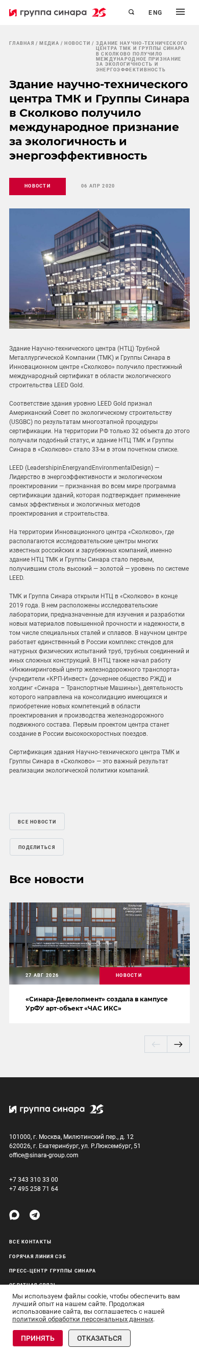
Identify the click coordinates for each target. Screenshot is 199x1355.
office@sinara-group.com (44, 1155)
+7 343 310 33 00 (33, 1179)
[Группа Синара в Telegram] (35, 1215)
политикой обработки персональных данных (82, 1319)
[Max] (14, 1215)
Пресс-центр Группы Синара (52, 1270)
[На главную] (57, 12)
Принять (38, 1338)
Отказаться (99, 1338)
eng (155, 12)
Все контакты (30, 1241)
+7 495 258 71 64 (33, 1188)
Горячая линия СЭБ (37, 1256)
